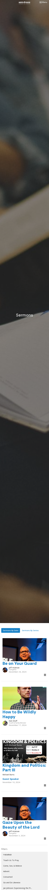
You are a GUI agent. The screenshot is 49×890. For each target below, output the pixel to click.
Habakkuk (7, 854)
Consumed (7, 877)
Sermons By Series (30, 630)
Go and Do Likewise (11, 882)
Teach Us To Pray (11, 860)
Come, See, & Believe (12, 865)
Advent (6, 871)
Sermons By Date (10, 630)
